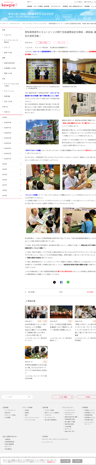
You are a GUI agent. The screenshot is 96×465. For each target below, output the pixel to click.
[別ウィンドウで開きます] (54, 282)
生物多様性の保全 (70, 419)
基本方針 (7, 412)
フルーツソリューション (32, 417)
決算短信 (7, 439)
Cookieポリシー (51, 462)
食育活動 (46, 6)
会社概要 (7, 417)
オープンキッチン (50, 417)
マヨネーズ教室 (49, 410)
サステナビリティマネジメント (70, 413)
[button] (21, 29)
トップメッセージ (10, 410)
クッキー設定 (65, 461)
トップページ (4, 23)
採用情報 (87, 6)
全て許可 (77, 461)
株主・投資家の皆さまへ (76, 6)
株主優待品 (8, 449)
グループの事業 (38, 6)
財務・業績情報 (9, 444)
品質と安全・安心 (70, 431)
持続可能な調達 (69, 424)
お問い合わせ (88, 2)
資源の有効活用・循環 (71, 417)
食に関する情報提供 (51, 420)
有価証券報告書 (9, 441)
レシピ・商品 (78, 2)
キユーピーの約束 (10, 415)
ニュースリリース (48, 442)
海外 (26, 415)
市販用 (27, 410)
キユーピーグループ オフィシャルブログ (34, 23)
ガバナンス (68, 429)
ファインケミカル (30, 420)
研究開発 (65, 6)
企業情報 (29, 6)
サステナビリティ (56, 6)
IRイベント (8, 446)
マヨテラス (48, 415)
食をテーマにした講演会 (52, 412)
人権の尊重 (68, 426)
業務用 (27, 412)
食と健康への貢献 (70, 421)
